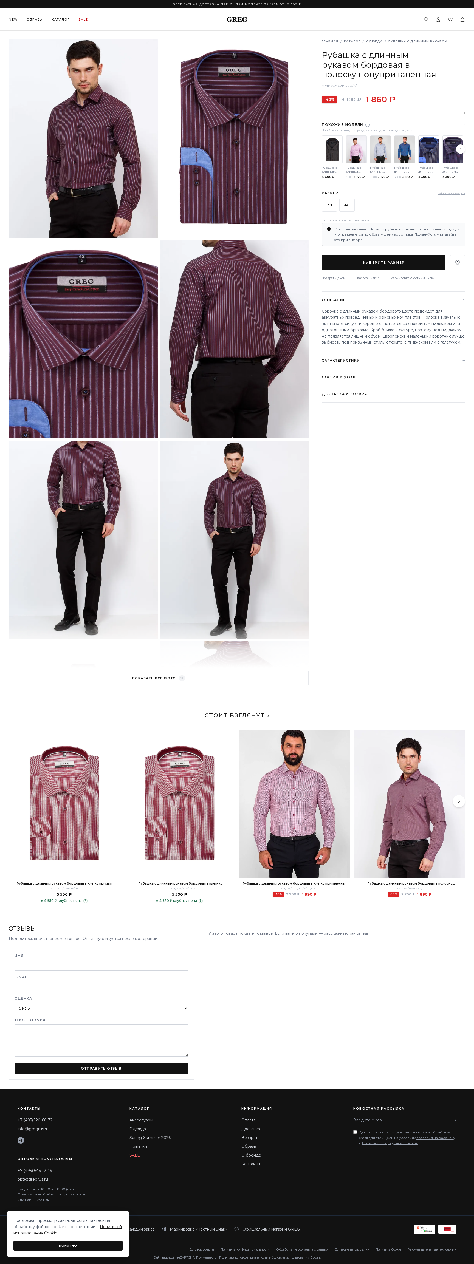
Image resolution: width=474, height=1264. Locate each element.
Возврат (249, 1137)
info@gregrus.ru (33, 1128)
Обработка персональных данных (302, 1249)
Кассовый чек (368, 278)
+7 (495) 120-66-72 (35, 1120)
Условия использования (291, 1257)
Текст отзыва (30, 1020)
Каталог (61, 19)
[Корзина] (462, 19)
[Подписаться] (453, 1120)
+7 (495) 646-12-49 (35, 1170)
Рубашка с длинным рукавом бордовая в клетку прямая (64, 883)
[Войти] (438, 19)
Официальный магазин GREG (271, 1229)
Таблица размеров (451, 193)
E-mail (22, 977)
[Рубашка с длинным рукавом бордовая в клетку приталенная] (294, 804)
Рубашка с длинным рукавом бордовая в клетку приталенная (294, 883)
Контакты (250, 1163)
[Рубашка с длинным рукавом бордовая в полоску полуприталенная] (409, 804)
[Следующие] (460, 149)
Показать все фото (157, 678)
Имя (19, 956)
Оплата (248, 1120)
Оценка (23, 998)
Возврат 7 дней (333, 278)
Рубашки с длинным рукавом (417, 41)
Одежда (374, 41)
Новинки (138, 1146)
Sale (83, 19)
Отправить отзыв (101, 1068)
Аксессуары (141, 1120)
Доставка (250, 1128)
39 (329, 205)
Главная (330, 41)
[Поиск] (426, 19)
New (13, 19)
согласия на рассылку (435, 1138)
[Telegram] (21, 1140)
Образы (35, 19)
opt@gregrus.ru (33, 1179)
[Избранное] (450, 19)
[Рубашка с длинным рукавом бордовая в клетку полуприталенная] (179, 804)
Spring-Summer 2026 (150, 1137)
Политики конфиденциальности (390, 1143)
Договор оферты (202, 1249)
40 (347, 205)
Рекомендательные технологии (432, 1249)
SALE (134, 1155)
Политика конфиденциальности (245, 1249)
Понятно (68, 1246)
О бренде (251, 1155)
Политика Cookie (388, 1249)
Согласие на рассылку (352, 1249)
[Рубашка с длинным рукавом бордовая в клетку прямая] (64, 804)
